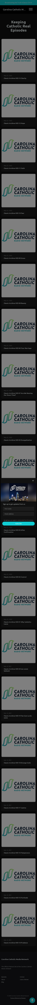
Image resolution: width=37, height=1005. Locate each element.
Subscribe (18, 523)
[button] (33, 480)
